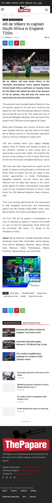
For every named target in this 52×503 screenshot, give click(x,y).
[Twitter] (10, 43)
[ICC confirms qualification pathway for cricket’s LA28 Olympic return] (9, 356)
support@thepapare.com (31, 470)
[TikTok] (10, 477)
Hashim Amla (41, 293)
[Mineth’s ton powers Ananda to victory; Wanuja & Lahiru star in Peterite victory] (9, 387)
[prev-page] (4, 365)
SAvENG (23, 296)
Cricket (11, 16)
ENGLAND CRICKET (28, 293)
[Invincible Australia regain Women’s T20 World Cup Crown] (9, 344)
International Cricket (24, 16)
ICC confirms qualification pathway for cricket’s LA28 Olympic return (29, 356)
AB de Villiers (14, 293)
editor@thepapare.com (31, 467)
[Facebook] (5, 43)
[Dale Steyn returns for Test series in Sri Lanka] (9, 375)
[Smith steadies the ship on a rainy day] (9, 411)
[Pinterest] (16, 43)
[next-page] (8, 365)
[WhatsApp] (22, 43)
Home (5, 16)
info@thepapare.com (22, 473)
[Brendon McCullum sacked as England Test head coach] (9, 332)
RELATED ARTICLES (12, 323)
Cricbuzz (8, 37)
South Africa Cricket (35, 296)
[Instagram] (6, 477)
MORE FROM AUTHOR (31, 323)
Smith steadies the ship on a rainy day (32, 409)
